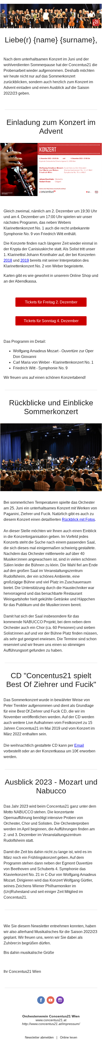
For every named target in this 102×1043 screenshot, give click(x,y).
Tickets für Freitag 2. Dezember (51, 302)
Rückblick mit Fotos (78, 519)
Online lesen (68, 1037)
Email (79, 745)
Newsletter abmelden (39, 1037)
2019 (24, 260)
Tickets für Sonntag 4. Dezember (51, 321)
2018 (8, 260)
